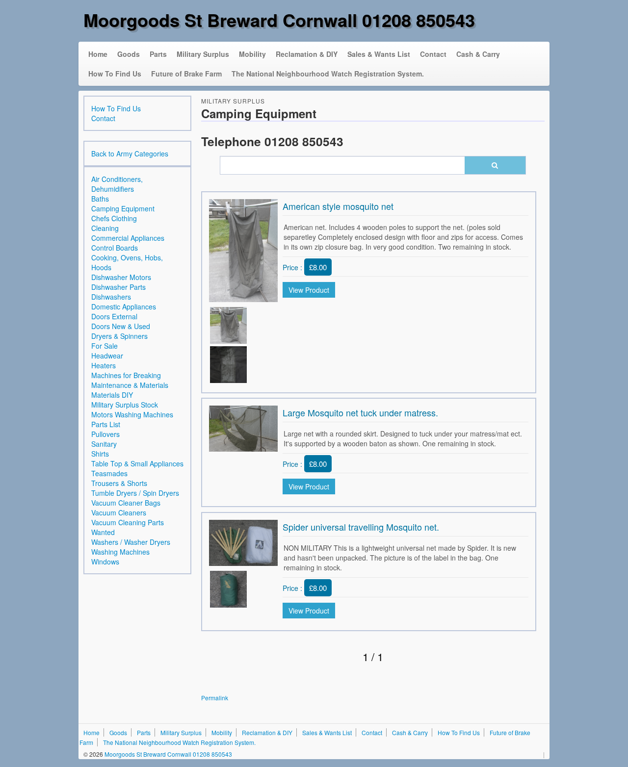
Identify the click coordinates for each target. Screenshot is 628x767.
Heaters (103, 365)
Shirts (100, 454)
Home (97, 54)
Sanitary (104, 444)
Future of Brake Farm (186, 73)
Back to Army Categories (129, 153)
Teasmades (109, 473)
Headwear (107, 355)
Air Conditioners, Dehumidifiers (117, 184)
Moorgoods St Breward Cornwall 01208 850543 (279, 19)
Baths (100, 199)
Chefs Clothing (114, 218)
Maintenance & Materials (129, 385)
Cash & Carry (478, 54)
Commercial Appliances (127, 238)
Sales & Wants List (378, 54)
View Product (308, 290)
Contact (433, 54)
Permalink (214, 697)
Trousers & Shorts (119, 483)
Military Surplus (203, 54)
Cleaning (105, 228)
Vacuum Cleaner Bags (125, 503)
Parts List (105, 424)
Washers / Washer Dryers (130, 542)
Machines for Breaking (126, 375)
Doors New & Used (120, 326)
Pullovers (105, 434)
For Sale (104, 346)
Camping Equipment (123, 208)
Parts (158, 54)
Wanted (103, 532)
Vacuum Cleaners (118, 512)
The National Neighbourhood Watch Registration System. (328, 73)
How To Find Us (114, 73)
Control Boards (114, 248)
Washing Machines (120, 552)
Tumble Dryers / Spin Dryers (135, 493)
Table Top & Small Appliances (137, 463)
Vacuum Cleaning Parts (127, 522)
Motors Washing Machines (132, 414)
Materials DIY (112, 395)
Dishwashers (111, 297)
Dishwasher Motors (121, 277)
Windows (105, 561)
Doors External (114, 316)
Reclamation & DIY (307, 54)
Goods (128, 54)
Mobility (252, 54)
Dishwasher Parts (118, 287)
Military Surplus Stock (124, 404)
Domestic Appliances (123, 306)
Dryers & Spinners (119, 336)
